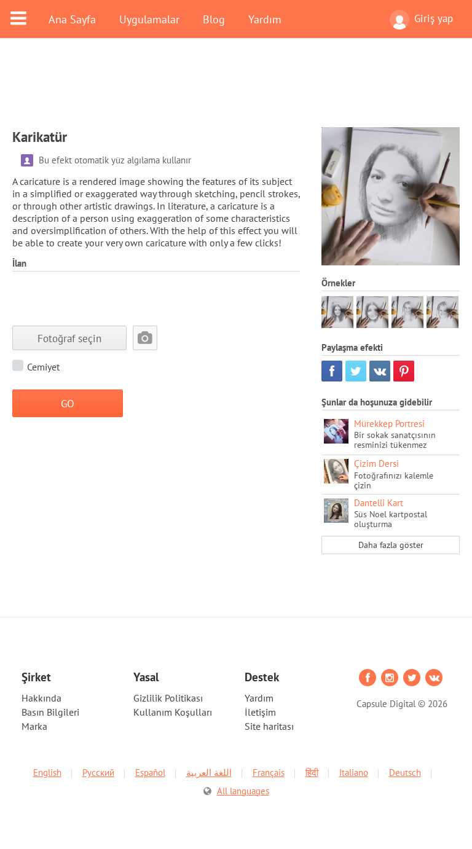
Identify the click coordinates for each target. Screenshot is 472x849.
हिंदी (311, 772)
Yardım (264, 19)
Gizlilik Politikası (168, 698)
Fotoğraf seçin (69, 338)
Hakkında (41, 698)
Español (150, 772)
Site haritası (269, 726)
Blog (214, 19)
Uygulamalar (149, 19)
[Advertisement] (236, 90)
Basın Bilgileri (50, 712)
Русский (98, 772)
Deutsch (405, 772)
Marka (34, 726)
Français (269, 772)
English (47, 772)
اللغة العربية (209, 772)
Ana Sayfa (72, 19)
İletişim (260, 712)
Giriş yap (433, 18)
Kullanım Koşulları (172, 712)
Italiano (353, 772)
